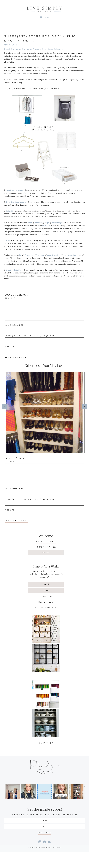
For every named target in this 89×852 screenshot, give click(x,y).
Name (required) (14, 325)
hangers (9, 211)
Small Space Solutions (52, 49)
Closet (7, 49)
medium (38, 223)
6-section (40, 255)
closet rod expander (14, 190)
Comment (10, 298)
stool (8, 240)
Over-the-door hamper (16, 202)
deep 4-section (53, 255)
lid (20, 255)
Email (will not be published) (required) (30, 336)
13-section (28, 255)
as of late (46, 226)
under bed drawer (14, 270)
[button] (46, 596)
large (47, 223)
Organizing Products (31, 49)
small (30, 223)
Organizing (16, 49)
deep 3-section (69, 255)
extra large (57, 223)
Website (9, 347)
